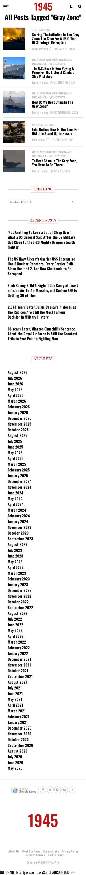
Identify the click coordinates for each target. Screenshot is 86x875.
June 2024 (15, 493)
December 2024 (20, 481)
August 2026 (17, 372)
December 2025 (20, 418)
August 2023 (17, 544)
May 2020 (15, 768)
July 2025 (15, 441)
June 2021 (15, 693)
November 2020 (19, 733)
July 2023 (15, 550)
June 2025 (15, 447)
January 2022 (18, 653)
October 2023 (18, 533)
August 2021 (17, 682)
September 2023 (20, 538)
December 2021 (19, 659)
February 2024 (19, 515)
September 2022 (20, 607)
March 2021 (17, 711)
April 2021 (15, 705)
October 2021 (18, 670)
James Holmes (40, 82)
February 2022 (19, 647)
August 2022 (17, 613)
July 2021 (15, 688)
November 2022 (19, 596)
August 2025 (17, 435)
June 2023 (15, 556)
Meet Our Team (31, 851)
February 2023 (19, 579)
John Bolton (38, 139)
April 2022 (16, 636)
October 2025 (18, 429)
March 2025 (17, 464)
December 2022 (20, 590)
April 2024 (16, 504)
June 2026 (15, 384)
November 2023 (19, 527)
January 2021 (18, 722)
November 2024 (20, 487)
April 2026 (16, 395)
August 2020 (17, 751)
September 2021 (20, 676)
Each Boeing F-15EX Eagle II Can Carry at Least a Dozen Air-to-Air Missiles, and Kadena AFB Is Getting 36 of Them (43, 290)
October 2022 (18, 602)
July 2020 (15, 756)
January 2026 (18, 412)
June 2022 (15, 624)
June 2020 (15, 762)
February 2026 (19, 406)
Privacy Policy (70, 851)
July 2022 (15, 619)
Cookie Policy (56, 855)
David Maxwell (40, 48)
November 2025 (19, 424)
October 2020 (18, 739)
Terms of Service (35, 855)
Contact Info (51, 851)
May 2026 (15, 389)
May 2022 (15, 630)
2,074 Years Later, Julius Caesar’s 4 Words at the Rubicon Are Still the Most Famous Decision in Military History (42, 312)
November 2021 (19, 665)
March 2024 (17, 510)
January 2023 (18, 584)
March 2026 (17, 401)
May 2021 (15, 699)
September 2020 (20, 745)
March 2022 (17, 642)
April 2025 (16, 458)
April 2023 (16, 567)
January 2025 (18, 475)
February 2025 (19, 470)
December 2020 (20, 728)
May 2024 (15, 498)
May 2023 (15, 561)
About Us (13, 851)
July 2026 (15, 378)
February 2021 (18, 716)
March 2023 (17, 573)
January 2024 (18, 521)
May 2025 (15, 452)
